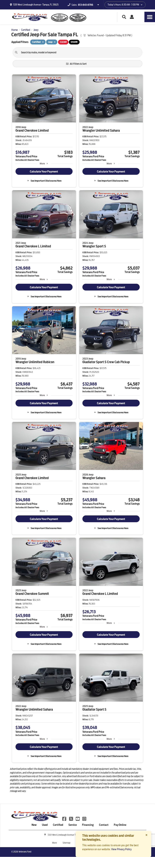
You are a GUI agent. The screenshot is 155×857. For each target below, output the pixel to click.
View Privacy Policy (121, 849)
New (34, 824)
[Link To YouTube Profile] (78, 818)
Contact (103, 824)
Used (45, 824)
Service (72, 824)
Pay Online (120, 824)
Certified (58, 824)
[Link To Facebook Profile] (64, 818)
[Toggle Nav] (149, 17)
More (42, 163)
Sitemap (66, 842)
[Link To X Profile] (71, 818)
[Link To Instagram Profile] (84, 818)
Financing (88, 824)
